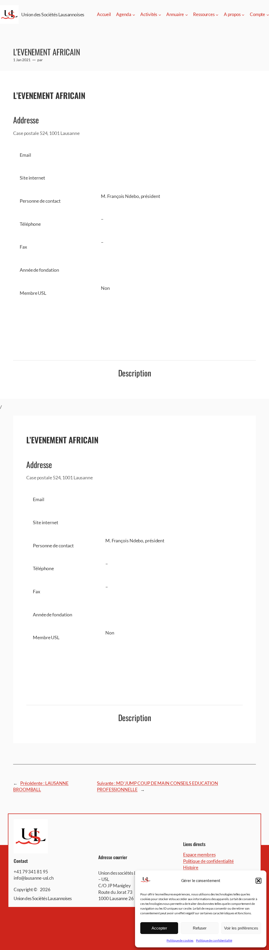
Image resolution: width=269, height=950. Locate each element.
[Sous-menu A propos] (243, 14)
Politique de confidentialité (214, 940)
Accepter (159, 928)
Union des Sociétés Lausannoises (52, 14)
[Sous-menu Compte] (267, 14)
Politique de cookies (180, 940)
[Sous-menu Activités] (159, 14)
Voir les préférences (241, 928)
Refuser (199, 928)
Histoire (190, 867)
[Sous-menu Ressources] (217, 14)
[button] (258, 880)
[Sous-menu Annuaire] (186, 14)
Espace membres (199, 854)
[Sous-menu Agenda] (133, 14)
